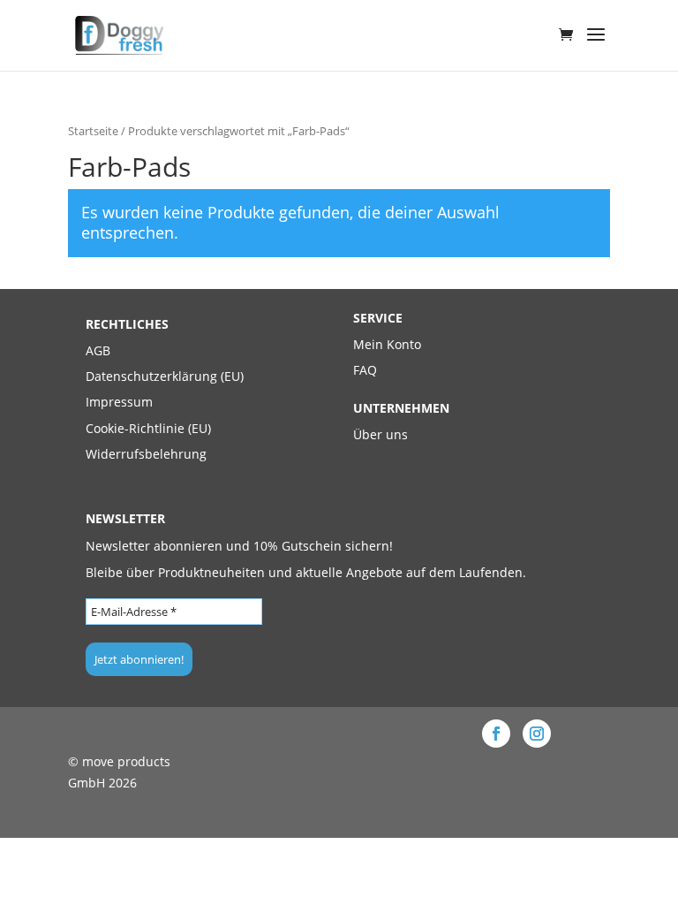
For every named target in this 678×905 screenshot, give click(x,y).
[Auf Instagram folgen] (537, 733)
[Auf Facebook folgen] (496, 733)
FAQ (365, 369)
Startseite (93, 131)
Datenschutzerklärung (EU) (165, 376)
